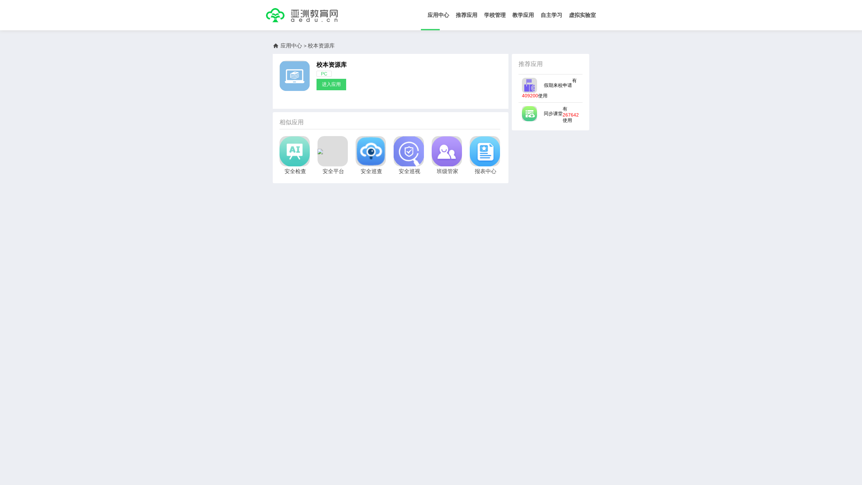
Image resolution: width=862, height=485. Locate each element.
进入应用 (331, 84)
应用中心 (438, 15)
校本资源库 (332, 64)
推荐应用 (466, 15)
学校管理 (495, 15)
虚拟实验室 (582, 15)
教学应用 (523, 15)
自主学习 (551, 15)
